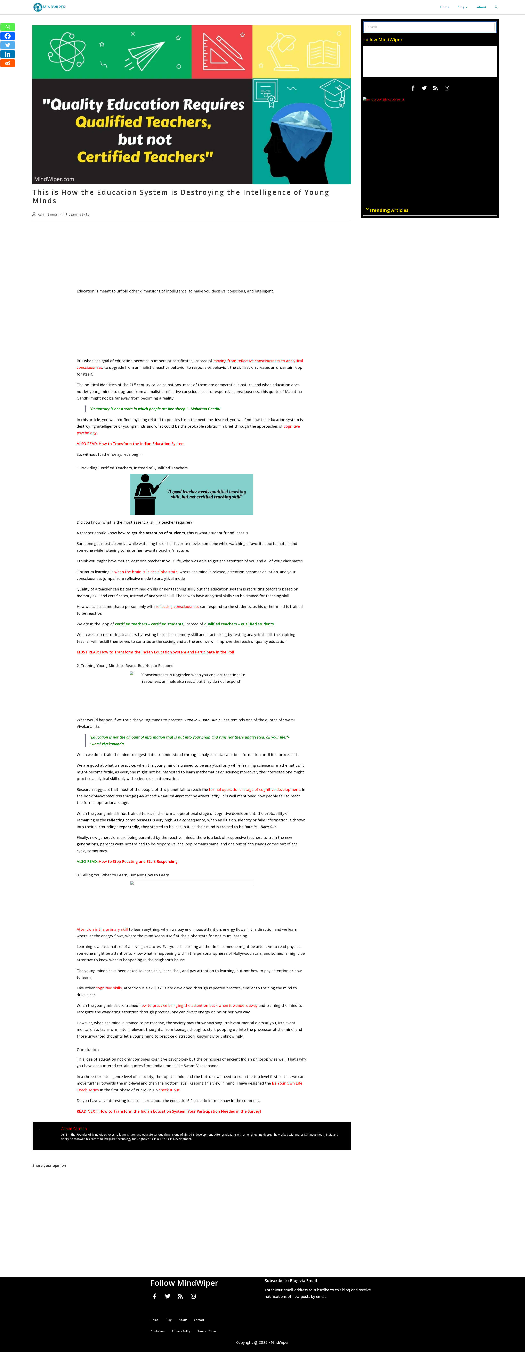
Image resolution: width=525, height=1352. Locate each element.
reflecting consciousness (177, 606)
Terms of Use (207, 1331)
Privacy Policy (181, 1331)
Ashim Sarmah (48, 214)
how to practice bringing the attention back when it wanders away (198, 1005)
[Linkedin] (7, 54)
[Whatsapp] (7, 27)
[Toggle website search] (496, 7)
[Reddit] (7, 63)
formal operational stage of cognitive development (254, 789)
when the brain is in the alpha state (146, 571)
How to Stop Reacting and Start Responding (138, 861)
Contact (199, 1320)
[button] (430, 210)
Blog (168, 1320)
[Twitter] (7, 45)
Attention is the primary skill (102, 929)
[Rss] (435, 88)
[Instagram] (447, 88)
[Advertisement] (191, 257)
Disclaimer (158, 1331)
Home (155, 1320)
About (183, 1320)
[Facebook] (7, 36)
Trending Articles (389, 210)
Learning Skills (79, 214)
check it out (169, 1089)
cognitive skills (109, 987)
